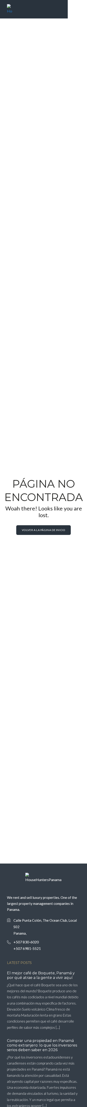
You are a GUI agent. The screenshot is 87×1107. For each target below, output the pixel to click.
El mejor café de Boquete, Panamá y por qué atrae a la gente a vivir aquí (41, 975)
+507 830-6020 (26, 942)
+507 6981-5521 (27, 948)
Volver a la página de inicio (43, 530)
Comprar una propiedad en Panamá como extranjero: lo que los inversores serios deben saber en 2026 (42, 1045)
